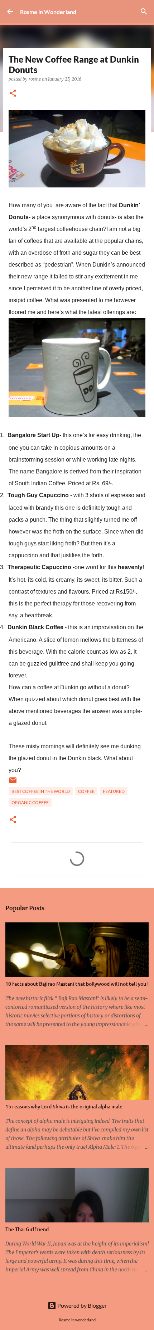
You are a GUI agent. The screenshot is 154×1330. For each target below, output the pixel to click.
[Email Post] (13, 783)
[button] (13, 94)
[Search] (144, 11)
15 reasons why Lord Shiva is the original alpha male (63, 1106)
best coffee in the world (40, 791)
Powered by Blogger (81, 1305)
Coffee (86, 791)
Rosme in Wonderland (48, 11)
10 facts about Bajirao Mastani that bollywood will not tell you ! (77, 983)
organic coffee (30, 802)
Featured (114, 791)
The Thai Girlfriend (27, 1229)
